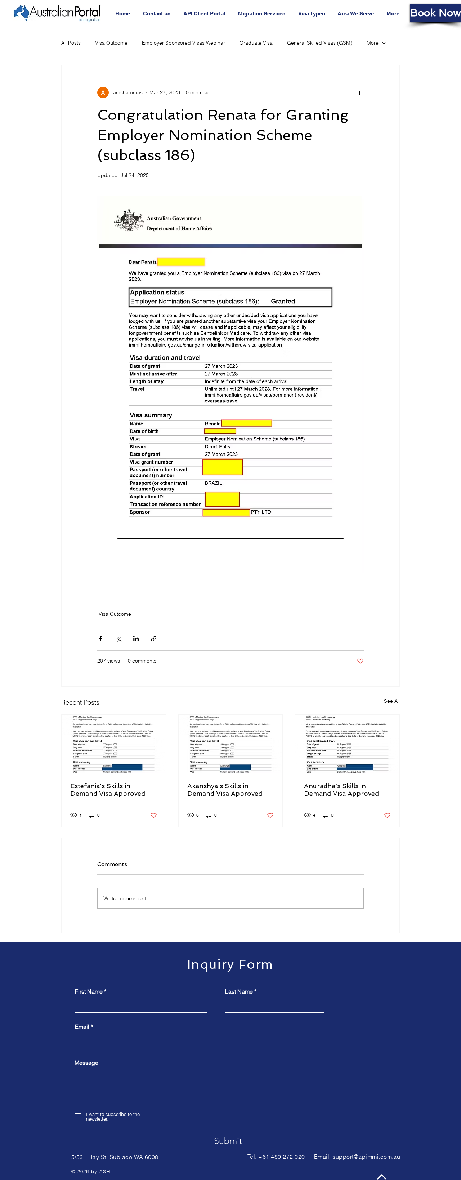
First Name (89, 991)
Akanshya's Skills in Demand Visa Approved (224, 789)
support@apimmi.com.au (366, 1156)
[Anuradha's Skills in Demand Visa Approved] (347, 744)
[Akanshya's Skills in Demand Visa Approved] (231, 744)
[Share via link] (153, 638)
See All (392, 701)
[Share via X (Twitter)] (118, 638)
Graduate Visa (256, 43)
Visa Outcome (111, 43)
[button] (356, 14)
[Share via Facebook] (100, 638)
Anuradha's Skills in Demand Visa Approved (341, 789)
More (373, 43)
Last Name (239, 991)
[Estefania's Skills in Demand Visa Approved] (114, 744)
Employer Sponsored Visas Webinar (183, 43)
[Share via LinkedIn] (136, 638)
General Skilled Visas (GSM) (319, 43)
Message (86, 1063)
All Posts (71, 43)
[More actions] (359, 92)
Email (82, 1027)
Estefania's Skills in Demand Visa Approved (107, 789)
